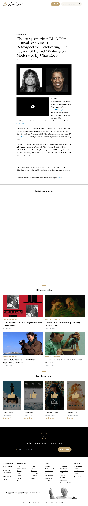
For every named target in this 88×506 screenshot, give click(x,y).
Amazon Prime (21, 468)
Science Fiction (35, 473)
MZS (46, 473)
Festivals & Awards (21, 34)
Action (19, 466)
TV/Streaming (64, 477)
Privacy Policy (60, 502)
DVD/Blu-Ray (64, 466)
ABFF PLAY (25, 136)
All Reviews (6, 470)
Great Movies (49, 471)
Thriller (33, 478)
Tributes (47, 480)
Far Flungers (49, 476)
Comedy (19, 471)
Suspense (34, 476)
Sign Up (5, 479)
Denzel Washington (57, 110)
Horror (19, 478)
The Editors (20, 60)
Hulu (18, 480)
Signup (55, 4)
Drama (19, 476)
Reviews (47, 466)
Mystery (33, 466)
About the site (78, 466)
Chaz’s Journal (49, 468)
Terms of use (49, 502)
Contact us (77, 468)
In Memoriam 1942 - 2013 (37, 493)
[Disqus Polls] (44, 216)
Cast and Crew (7, 472)
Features (62, 475)
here (59, 177)
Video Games (64, 468)
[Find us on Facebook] (74, 476)
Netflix (33, 468)
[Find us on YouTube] (78, 476)
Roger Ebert (63, 480)
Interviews (48, 478)
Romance (34, 471)
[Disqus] (44, 259)
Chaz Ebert (20, 123)
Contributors (77, 473)
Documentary (21, 473)
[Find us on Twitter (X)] (80, 476)
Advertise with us (79, 471)
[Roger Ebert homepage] (14, 4)
